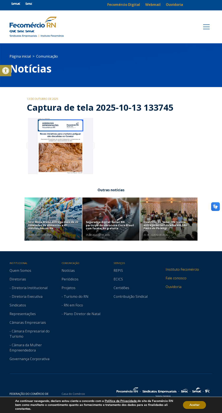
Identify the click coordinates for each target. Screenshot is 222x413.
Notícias (31, 69)
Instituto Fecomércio (182, 269)
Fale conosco (176, 278)
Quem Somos (20, 270)
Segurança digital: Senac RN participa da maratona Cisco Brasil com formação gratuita (110, 225)
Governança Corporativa (29, 358)
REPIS (118, 270)
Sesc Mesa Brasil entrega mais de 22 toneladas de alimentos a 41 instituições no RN (53, 225)
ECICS (118, 279)
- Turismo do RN (75, 296)
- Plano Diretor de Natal (81, 313)
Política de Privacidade (121, 401)
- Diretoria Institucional (28, 287)
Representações (23, 313)
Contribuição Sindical (131, 296)
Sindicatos (18, 305)
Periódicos (70, 279)
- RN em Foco (72, 305)
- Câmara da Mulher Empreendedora (26, 348)
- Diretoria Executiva (26, 296)
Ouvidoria (173, 286)
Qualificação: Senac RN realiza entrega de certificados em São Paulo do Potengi (165, 225)
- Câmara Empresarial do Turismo (30, 334)
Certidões (121, 287)
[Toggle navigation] (206, 27)
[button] (5, 70)
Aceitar (194, 405)
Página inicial (20, 56)
